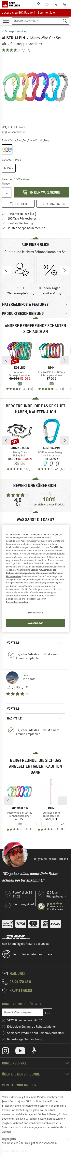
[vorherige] (6, 360)
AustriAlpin (13, 38)
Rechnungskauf (23, 904)
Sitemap (51, 1143)
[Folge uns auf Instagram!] (8, 1051)
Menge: (6, 183)
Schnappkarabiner (16, 31)
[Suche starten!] (65, 21)
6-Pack (8, 168)
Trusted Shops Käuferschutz (26, 228)
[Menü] (6, 20)
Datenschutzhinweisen (17, 602)
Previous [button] (6, 270)
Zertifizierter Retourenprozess (32, 954)
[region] (35, 578)
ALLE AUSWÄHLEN (35, 623)
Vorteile (13, 643)
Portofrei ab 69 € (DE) (22, 214)
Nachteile (14, 718)
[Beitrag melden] (27, 688)
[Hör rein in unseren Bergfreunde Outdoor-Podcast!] (37, 1051)
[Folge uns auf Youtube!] (23, 1051)
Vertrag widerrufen (19, 1085)
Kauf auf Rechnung (20, 223)
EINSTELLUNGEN (35, 612)
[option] (35, 87)
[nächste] (64, 360)
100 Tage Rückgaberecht (24, 219)
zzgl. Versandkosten (13, 132)
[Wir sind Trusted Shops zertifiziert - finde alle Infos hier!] (41, 906)
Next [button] (64, 270)
